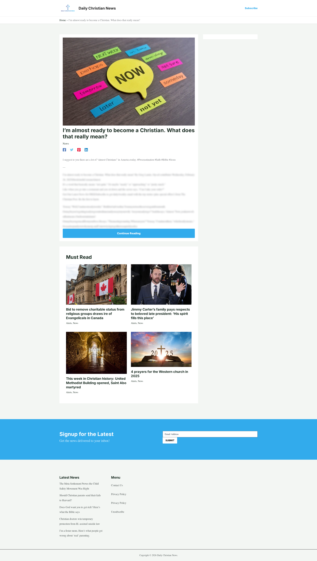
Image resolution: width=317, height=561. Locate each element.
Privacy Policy (118, 494)
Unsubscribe (117, 511)
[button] (251, 8)
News (66, 143)
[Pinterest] (79, 149)
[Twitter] (71, 149)
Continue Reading (129, 233)
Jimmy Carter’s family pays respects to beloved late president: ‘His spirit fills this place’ (160, 313)
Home (62, 20)
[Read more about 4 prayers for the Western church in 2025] (161, 349)
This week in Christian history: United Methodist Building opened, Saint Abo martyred (96, 383)
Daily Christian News (97, 8)
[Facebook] (64, 149)
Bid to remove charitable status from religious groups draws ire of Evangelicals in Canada (95, 313)
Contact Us (117, 485)
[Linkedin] (86, 149)
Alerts (69, 323)
